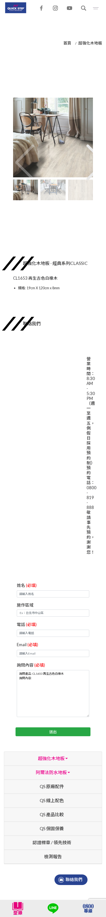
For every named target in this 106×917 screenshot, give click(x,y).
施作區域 (25, 605)
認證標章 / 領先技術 (52, 842)
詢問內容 (31, 665)
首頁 (67, 43)
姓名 (27, 585)
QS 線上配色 (52, 800)
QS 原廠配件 (52, 786)
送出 (53, 732)
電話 (27, 624)
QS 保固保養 (52, 828)
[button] (89, 157)
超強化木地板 (90, 43)
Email (27, 644)
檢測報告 (53, 856)
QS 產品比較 (52, 814)
